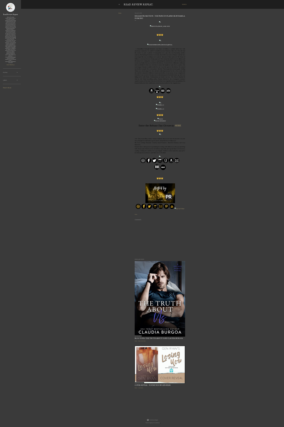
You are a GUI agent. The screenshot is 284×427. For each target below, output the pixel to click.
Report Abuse (7, 87)
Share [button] (119, 13)
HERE (178, 125)
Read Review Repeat (10, 14)
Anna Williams (156, 422)
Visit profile (10, 65)
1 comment (140, 387)
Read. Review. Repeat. (138, 4)
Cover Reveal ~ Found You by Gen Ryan (153, 385)
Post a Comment (142, 341)
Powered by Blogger (153, 419)
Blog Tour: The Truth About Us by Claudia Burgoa (159, 338)
